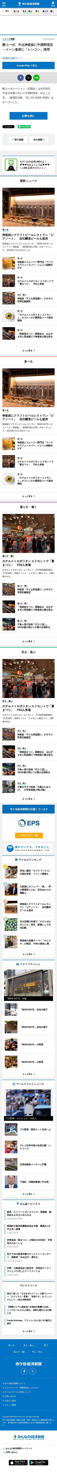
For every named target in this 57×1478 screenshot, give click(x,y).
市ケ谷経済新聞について (15, 1383)
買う (37, 11)
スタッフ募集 (10, 1405)
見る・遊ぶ (27, 11)
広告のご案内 (10, 1400)
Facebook (24, 1371)
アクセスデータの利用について (18, 1392)
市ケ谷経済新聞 (28, 4)
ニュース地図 (8, 39)
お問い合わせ (10, 1396)
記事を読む (28, 115)
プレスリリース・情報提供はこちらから (22, 1387)
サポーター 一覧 (29, 835)
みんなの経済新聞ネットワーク (28, 1437)
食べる (16, 11)
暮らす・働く (48, 11)
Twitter (32, 1371)
